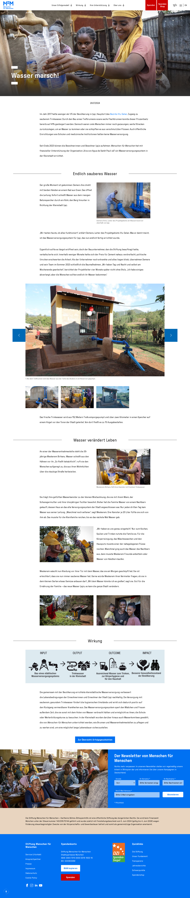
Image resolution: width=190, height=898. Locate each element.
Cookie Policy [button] (31, 878)
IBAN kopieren (70, 868)
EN (186, 5)
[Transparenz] (118, 852)
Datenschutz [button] (31, 873)
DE (181, 5)
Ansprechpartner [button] (33, 859)
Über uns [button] (117, 5)
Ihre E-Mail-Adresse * (124, 791)
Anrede (118, 779)
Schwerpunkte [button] (138, 870)
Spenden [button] (151, 5)
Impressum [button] (30, 868)
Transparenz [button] (137, 861)
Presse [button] (28, 864)
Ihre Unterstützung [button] (98, 5)
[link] (8, 5)
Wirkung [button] (79, 5)
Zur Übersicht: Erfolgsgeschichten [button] (95, 739)
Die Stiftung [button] (137, 851)
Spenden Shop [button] (162, 5)
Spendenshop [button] (138, 875)
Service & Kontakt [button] (33, 854)
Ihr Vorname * (145, 779)
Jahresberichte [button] (139, 865)
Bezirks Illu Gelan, (118, 114)
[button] (19, 335)
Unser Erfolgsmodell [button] (60, 5)
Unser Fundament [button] (140, 856)
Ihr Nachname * (170, 779)
